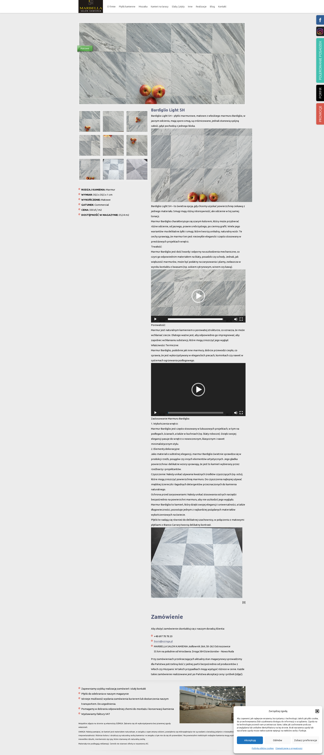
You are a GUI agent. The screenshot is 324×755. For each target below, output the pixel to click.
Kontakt (222, 6)
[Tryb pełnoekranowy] (241, 319)
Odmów (277, 740)
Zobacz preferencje (305, 740)
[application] (198, 296)
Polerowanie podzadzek (320, 60)
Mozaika (143, 6)
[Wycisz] (235, 319)
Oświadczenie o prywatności (288, 748)
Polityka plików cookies (263, 748)
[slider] (195, 319)
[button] (317, 711)
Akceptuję (250, 740)
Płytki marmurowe (131, 16)
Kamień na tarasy (159, 6)
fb (320, 20)
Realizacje (201, 6)
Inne (190, 6)
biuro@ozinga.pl (163, 641)
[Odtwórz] (155, 319)
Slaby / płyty (178, 6)
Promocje (320, 114)
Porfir (320, 93)
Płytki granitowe (130, 22)
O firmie (111, 6)
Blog (212, 6)
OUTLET (127, 29)
